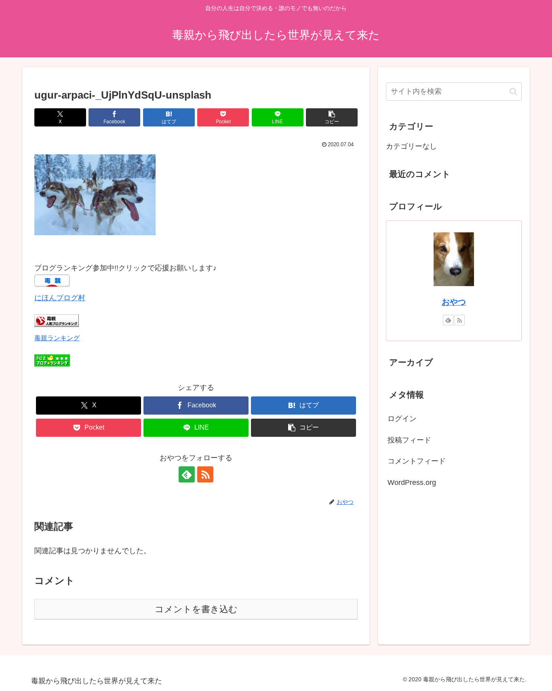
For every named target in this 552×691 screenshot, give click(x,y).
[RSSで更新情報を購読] (205, 474)
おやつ (454, 301)
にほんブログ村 (59, 298)
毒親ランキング (57, 337)
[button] (332, 117)
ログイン (402, 419)
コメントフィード (417, 461)
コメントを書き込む (196, 609)
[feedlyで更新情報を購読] (187, 474)
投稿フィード (409, 440)
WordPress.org (412, 482)
